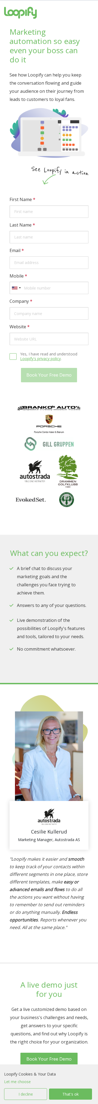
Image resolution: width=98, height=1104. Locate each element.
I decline (26, 1094)
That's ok (70, 1094)
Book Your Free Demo (49, 1059)
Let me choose (17, 1081)
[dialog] (49, 1084)
